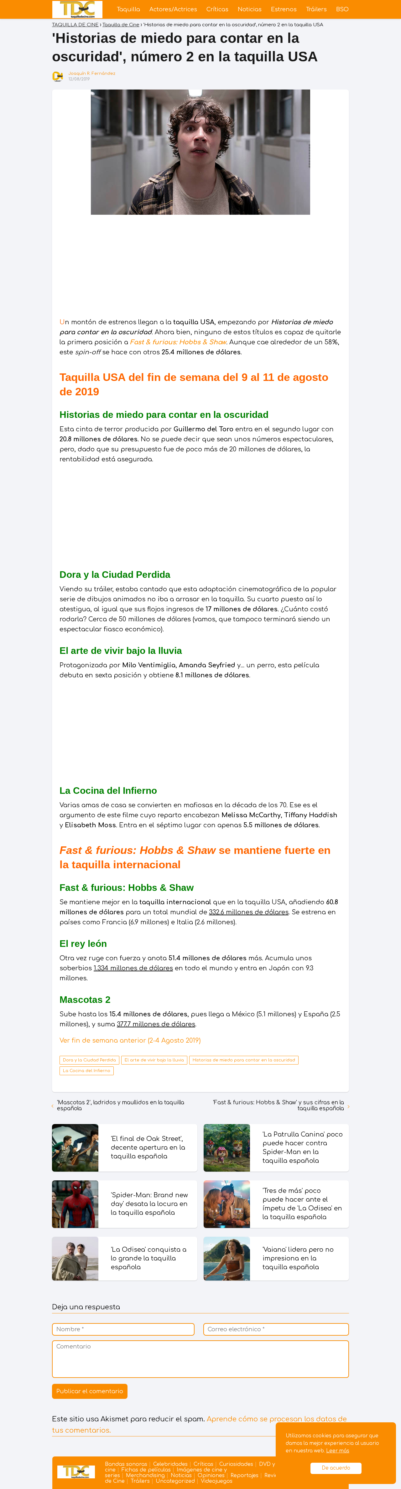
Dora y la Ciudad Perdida (89, 1060)
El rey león (83, 943)
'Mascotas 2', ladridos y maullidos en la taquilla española (120, 1106)
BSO (342, 9)
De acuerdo (336, 1468)
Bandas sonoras (126, 1464)
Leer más (337, 1451)
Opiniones (211, 1475)
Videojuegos (216, 1481)
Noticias (250, 9)
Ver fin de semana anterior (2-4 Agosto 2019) (130, 1040)
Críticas (217, 9)
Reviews (274, 1475)
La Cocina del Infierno (86, 1071)
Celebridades (170, 1464)
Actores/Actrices (173, 9)
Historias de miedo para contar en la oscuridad (244, 1060)
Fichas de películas (146, 1470)
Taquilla (128, 9)
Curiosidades (236, 1464)
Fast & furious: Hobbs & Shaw (178, 342)
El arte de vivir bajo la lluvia (154, 1060)
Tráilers (316, 9)
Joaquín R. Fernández (91, 73)
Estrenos (284, 9)
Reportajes (244, 1475)
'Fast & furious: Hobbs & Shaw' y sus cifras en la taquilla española (278, 1106)
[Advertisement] (200, 267)
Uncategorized (175, 1481)
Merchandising (145, 1475)
